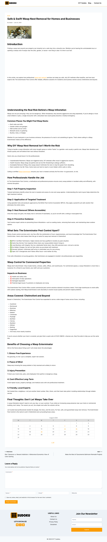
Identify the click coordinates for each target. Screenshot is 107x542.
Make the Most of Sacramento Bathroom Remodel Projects (83, 453)
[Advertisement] (53, 65)
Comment (9, 472)
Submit (86, 529)
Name (8, 493)
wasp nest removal (41, 77)
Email (41, 493)
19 (41, 432)
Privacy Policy (53, 522)
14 (65, 429)
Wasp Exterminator (25, 171)
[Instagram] (20, 524)
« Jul (52, 442)
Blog (8, 15)
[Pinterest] (23, 524)
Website (74, 493)
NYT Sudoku (82, 3)
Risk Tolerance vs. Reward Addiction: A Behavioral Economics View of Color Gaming (27, 454)
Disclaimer (53, 524)
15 (76, 429)
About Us (53, 516)
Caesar (11, 22)
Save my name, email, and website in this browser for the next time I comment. (29, 497)
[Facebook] (17, 524)
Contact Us (97, 3)
